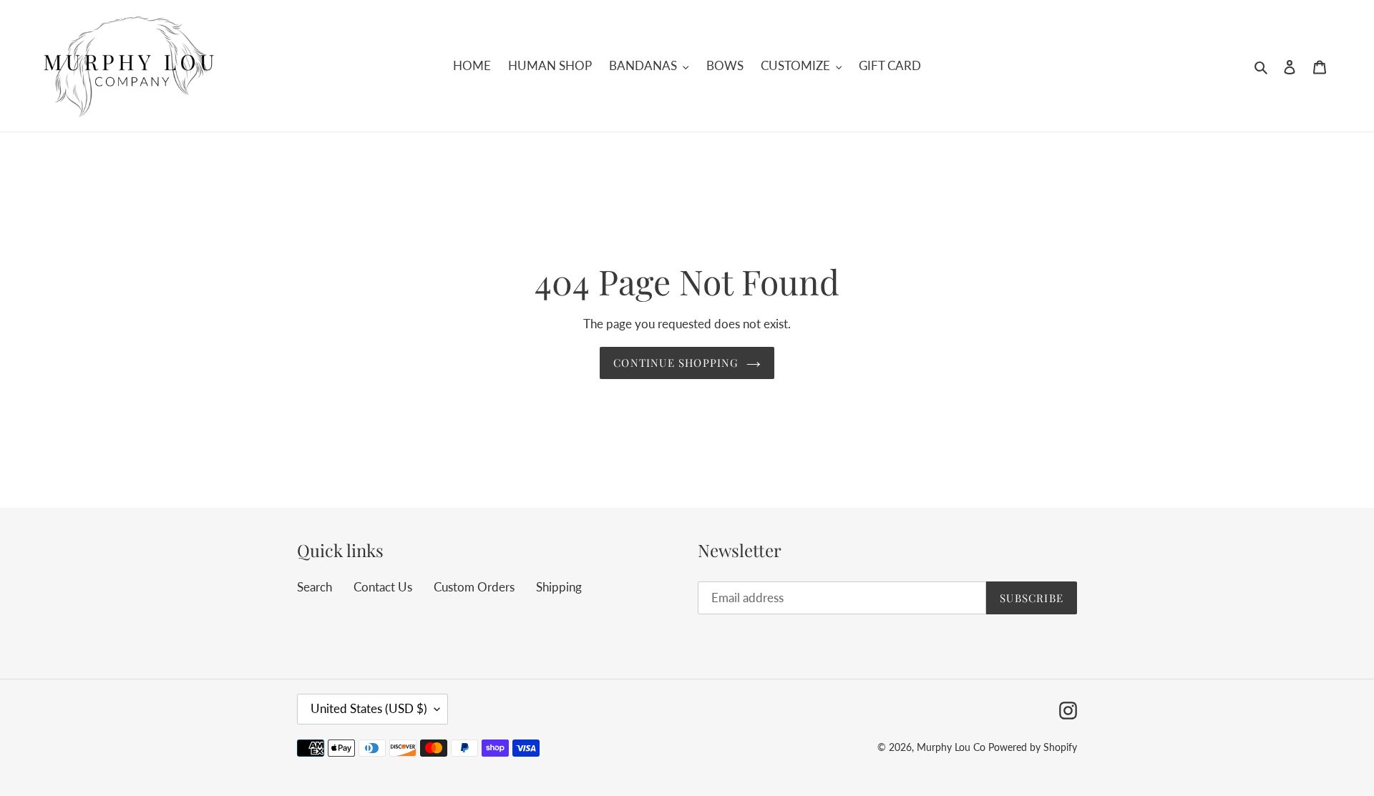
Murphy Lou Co (951, 747)
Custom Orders (474, 586)
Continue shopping (676, 362)
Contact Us (383, 586)
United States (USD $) (369, 708)
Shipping (559, 586)
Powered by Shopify (1032, 747)
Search (314, 586)
